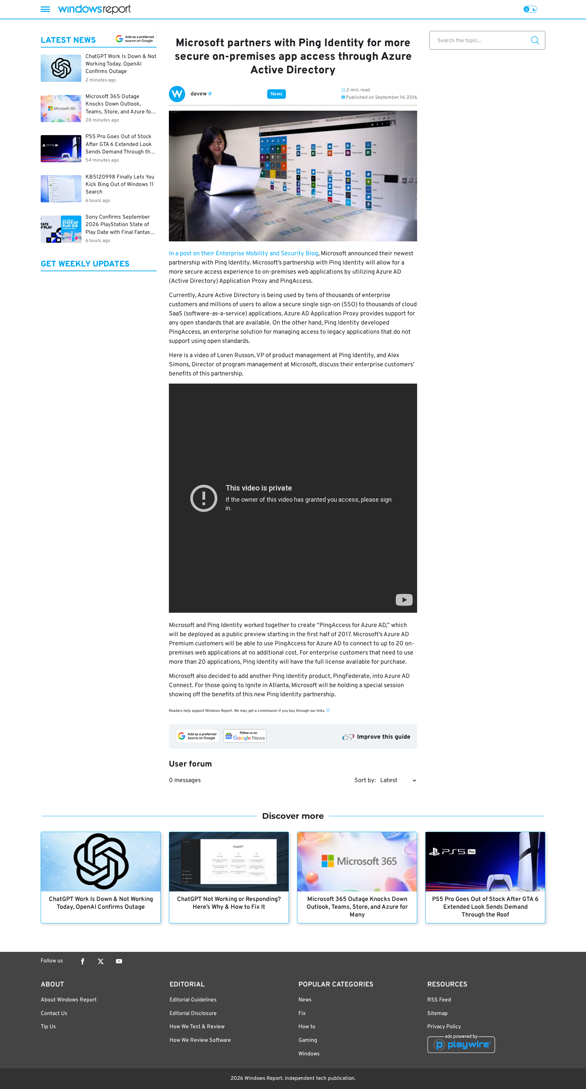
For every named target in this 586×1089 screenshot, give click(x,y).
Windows (309, 1054)
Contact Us (54, 1013)
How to (306, 1026)
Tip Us (48, 1026)
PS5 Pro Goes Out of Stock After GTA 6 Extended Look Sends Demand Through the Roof (485, 907)
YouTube (119, 961)
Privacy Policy (444, 1026)
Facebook (82, 961)
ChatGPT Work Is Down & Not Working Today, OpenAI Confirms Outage (101, 903)
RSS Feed (439, 1000)
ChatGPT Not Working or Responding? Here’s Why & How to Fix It (229, 903)
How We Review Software (200, 1040)
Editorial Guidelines (193, 1000)
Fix (302, 1013)
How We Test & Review (197, 1026)
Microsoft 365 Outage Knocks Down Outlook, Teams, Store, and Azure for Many (357, 907)
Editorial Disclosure (193, 1013)
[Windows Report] (94, 9)
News (276, 94)
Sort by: (365, 781)
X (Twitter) (101, 961)
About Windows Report (69, 1000)
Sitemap (437, 1013)
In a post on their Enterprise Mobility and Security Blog (243, 254)
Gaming (307, 1040)
